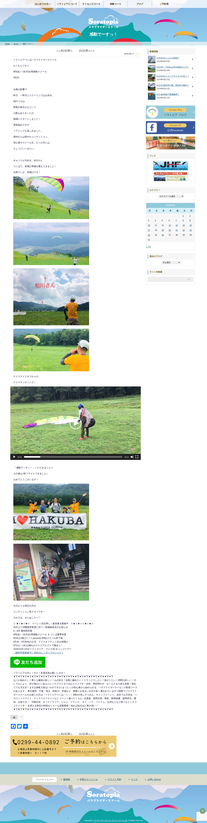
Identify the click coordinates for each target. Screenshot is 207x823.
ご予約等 (164, 4)
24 (149, 235)
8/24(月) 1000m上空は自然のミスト (173, 67)
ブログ (139, 4)
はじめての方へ (43, 4)
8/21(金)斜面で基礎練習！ (168, 94)
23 (191, 230)
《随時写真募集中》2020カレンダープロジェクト (38, 652)
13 (170, 225)
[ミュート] (132, 456)
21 (177, 230)
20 (170, 230)
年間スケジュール (89, 779)
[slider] (73, 457)
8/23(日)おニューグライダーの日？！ (173, 76)
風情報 (66, 779)
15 (184, 225)
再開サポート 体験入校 (171, 143)
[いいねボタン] (14, 717)
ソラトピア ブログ (175, 112)
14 (177, 225)
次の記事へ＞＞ (87, 50)
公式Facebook (175, 128)
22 (184, 230)
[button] (76, 423)
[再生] (14, 456)
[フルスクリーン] (136, 456)
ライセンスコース (91, 4)
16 (191, 225)
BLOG (16, 44)
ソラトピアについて (67, 4)
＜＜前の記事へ (64, 50)
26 (163, 235)
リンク (134, 779)
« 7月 (148, 247)
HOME (7, 44)
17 (149, 230)
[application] (75, 423)
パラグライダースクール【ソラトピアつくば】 (110, 820)
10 (149, 225)
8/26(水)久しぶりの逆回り (168, 58)
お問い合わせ (154, 779)
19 (163, 230)
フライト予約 (114, 779)
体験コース (115, 4)
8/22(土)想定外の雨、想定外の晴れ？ (173, 85)
